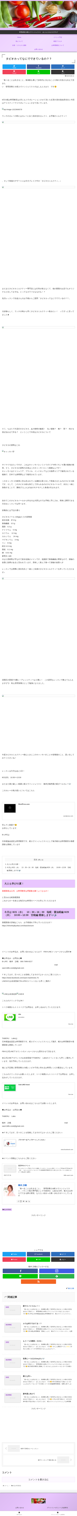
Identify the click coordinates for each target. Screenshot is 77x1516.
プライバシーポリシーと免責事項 (57, 1507)
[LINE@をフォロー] (23, 1201)
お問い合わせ (19, 1507)
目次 (35, 860)
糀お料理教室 (7, 1209)
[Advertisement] (38, 1231)
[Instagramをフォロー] (21, 1201)
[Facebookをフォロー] (18, 1201)
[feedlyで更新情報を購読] (26, 1201)
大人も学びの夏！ (13, 864)
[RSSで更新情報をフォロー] (29, 1201)
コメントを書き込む (38, 1479)
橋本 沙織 (22, 1185)
